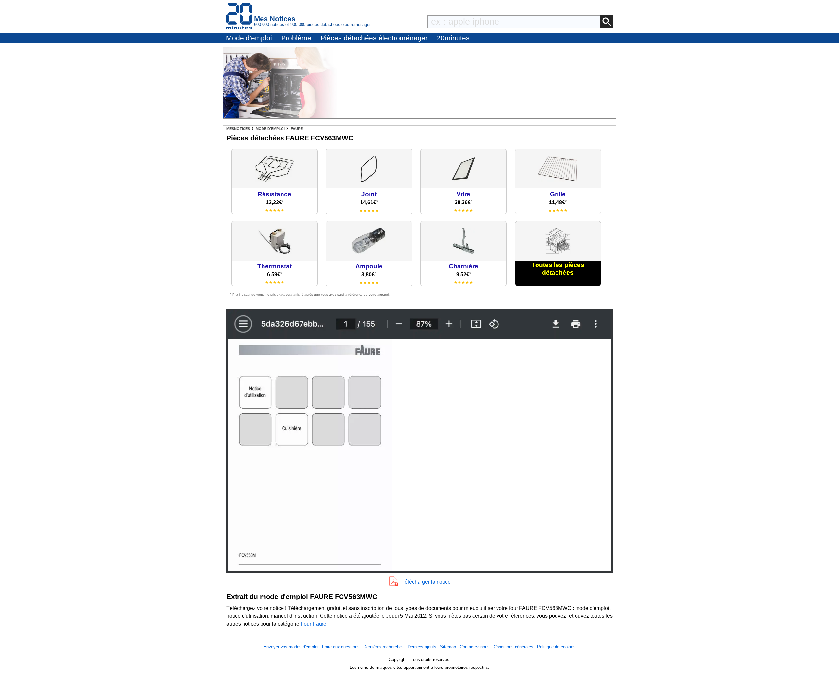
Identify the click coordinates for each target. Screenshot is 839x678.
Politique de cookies (556, 646)
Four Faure (313, 624)
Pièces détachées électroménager (374, 38)
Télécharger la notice (426, 582)
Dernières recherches (383, 646)
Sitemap (448, 646)
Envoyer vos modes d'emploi (290, 646)
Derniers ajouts (422, 646)
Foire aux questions (341, 646)
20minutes (453, 38)
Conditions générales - (515, 646)
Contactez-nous (475, 646)
